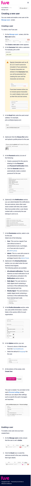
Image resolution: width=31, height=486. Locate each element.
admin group (13, 251)
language (22, 351)
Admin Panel (25, 258)
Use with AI (24, 8)
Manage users (4, 9)
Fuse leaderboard (18, 349)
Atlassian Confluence (6, 483)
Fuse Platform (4, 7)
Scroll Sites (20, 481)
